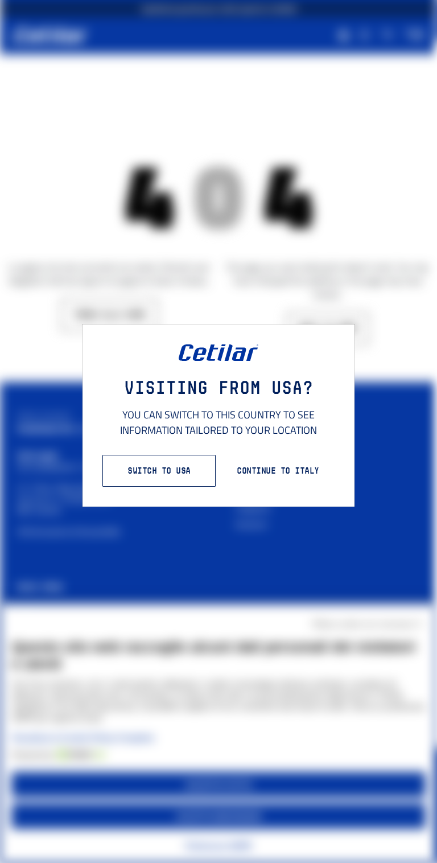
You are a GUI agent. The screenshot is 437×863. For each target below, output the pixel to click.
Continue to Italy (278, 470)
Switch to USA (159, 470)
